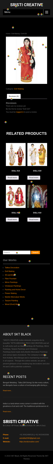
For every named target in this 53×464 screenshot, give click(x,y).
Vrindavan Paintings (13, 286)
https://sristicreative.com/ (29, 442)
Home (8, 33)
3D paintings (10, 275)
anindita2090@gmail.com (29, 438)
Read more (12, 178)
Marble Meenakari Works (15, 297)
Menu (7, 12)
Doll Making (15, 33)
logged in (20, 112)
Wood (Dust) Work (12, 304)
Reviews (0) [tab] (14, 96)
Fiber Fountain (10, 279)
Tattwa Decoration (12, 268)
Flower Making (11, 293)
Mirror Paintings (11, 282)
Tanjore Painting (11, 301)
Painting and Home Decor (15, 290)
